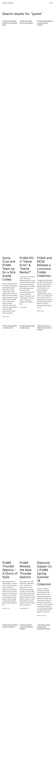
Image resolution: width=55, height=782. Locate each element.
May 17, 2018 (40, 311)
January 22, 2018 (41, 615)
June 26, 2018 (23, 307)
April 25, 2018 (5, 608)
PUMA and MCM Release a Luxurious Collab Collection (44, 267)
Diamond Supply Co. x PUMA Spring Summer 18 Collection (44, 573)
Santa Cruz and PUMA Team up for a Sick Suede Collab (9, 268)
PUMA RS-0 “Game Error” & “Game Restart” (27, 265)
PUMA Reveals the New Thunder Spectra (26, 570)
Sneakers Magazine (8, 3)
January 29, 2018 (24, 608)
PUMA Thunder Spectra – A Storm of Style (9, 570)
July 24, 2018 (5, 316)
